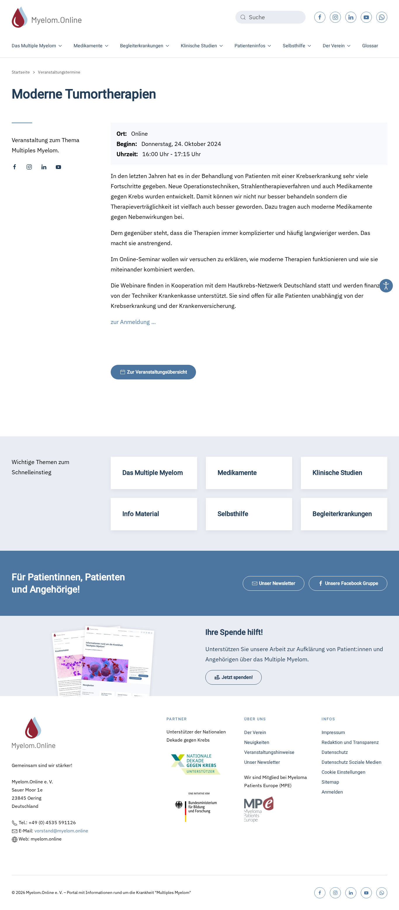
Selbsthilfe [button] (294, 45)
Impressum (333, 732)
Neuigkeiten (256, 742)
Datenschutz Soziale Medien (351, 762)
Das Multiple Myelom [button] (34, 45)
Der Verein (255, 732)
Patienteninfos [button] (250, 45)
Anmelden (332, 792)
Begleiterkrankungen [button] (141, 45)
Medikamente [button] (88, 45)
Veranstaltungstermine (59, 72)
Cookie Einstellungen (343, 772)
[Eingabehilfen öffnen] (386, 286)
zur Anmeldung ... (133, 322)
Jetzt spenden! (237, 677)
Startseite (21, 72)
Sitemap (330, 782)
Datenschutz (335, 752)
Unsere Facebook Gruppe (351, 583)
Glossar (370, 45)
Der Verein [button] (334, 45)
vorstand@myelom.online (61, 831)
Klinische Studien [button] (199, 45)
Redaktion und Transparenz (350, 742)
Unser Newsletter (277, 583)
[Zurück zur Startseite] (47, 17)
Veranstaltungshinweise (269, 752)
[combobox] (270, 17)
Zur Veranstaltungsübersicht (157, 372)
